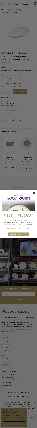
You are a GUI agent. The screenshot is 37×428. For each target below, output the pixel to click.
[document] (18, 214)
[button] (34, 193)
